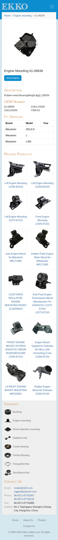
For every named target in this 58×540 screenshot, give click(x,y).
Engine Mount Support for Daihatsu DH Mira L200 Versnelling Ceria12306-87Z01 (42, 349)
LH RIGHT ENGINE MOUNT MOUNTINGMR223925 (16, 390)
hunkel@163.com (23, 488)
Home (7, 15)
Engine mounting (23, 15)
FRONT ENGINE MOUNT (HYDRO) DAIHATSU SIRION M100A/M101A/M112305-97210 (15, 349)
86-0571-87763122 (24, 499)
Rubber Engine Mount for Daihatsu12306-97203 (42, 390)
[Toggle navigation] (52, 7)
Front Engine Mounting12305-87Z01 (42, 220)
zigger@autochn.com (25, 491)
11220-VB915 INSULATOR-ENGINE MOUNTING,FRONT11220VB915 (16, 301)
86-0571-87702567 (24, 495)
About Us (28, 520)
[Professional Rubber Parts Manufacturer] (15, 6)
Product (42, 520)
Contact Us (29, 526)
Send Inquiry (12, 78)
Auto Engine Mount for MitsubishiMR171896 (16, 257)
